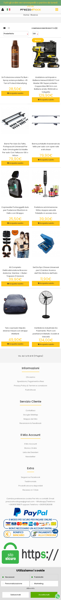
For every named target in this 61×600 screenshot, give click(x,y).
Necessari (9, 577)
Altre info (31, 588)
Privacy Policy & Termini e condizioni (30, 385)
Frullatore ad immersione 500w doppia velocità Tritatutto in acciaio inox (45, 210)
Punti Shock (30, 390)
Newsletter (30, 456)
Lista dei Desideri (30, 452)
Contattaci (30, 410)
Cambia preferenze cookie (19, 498)
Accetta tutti (44, 594)
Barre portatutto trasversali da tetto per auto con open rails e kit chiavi (46, 146)
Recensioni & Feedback (30, 423)
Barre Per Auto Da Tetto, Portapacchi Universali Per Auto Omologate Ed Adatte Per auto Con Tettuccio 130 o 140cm (15, 149)
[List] (9, 28)
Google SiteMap (30, 414)
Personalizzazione (13, 583)
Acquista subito (16, 93)
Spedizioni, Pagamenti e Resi (30, 381)
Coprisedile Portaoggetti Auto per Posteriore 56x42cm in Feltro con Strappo (15, 210)
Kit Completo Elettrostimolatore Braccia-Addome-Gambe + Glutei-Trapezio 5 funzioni (15, 271)
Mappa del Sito (30, 419)
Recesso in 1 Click (30, 490)
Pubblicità (38, 577)
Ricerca (34, 15)
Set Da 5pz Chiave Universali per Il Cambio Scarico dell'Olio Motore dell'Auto (46, 270)
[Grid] (4, 28)
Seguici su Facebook (30, 477)
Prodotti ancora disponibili (30, 485)
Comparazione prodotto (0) (44, 28)
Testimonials (30, 481)
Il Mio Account (30, 444)
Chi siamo (30, 377)
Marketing (38, 583)
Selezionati (15, 594)
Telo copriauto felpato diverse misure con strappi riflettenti (15, 331)
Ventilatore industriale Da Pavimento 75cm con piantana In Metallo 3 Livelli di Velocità (46, 332)
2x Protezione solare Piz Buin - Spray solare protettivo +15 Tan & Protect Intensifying (15, 80)
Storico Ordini (30, 448)
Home (26, 15)
